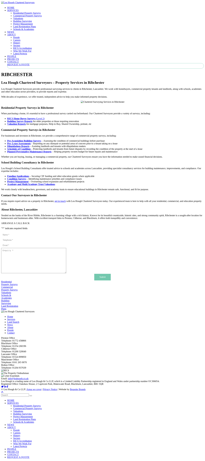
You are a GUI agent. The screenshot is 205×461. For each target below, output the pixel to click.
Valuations (18, 18)
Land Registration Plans (24, 26)
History (16, 42)
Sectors (16, 45)
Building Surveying (22, 21)
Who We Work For (22, 51)
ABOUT (11, 34)
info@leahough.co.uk (18, 378)
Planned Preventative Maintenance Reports (29, 151)
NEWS (10, 32)
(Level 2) (26, 118)
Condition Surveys (16, 179)
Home (10, 316)
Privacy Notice (50, 389)
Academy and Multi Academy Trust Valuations (31, 184)
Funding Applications (18, 176)
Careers (16, 40)
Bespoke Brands (78, 389)
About (10, 327)
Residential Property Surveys (27, 13)
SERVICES (13, 10)
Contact (11, 333)
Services (11, 319)
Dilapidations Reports (18, 146)
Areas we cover (34, 389)
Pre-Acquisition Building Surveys (24, 141)
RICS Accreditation (22, 48)
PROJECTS (13, 59)
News (10, 324)
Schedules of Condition (19, 149)
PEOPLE (11, 56)
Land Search (13, 322)
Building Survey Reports (19, 121)
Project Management (23, 24)
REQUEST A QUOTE (18, 64)
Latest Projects (20, 53)
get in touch (60, 201)
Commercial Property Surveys (27, 15)
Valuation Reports (16, 124)
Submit (102, 277)
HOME (10, 7)
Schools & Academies (23, 29)
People (16, 37)
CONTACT (13, 61)
